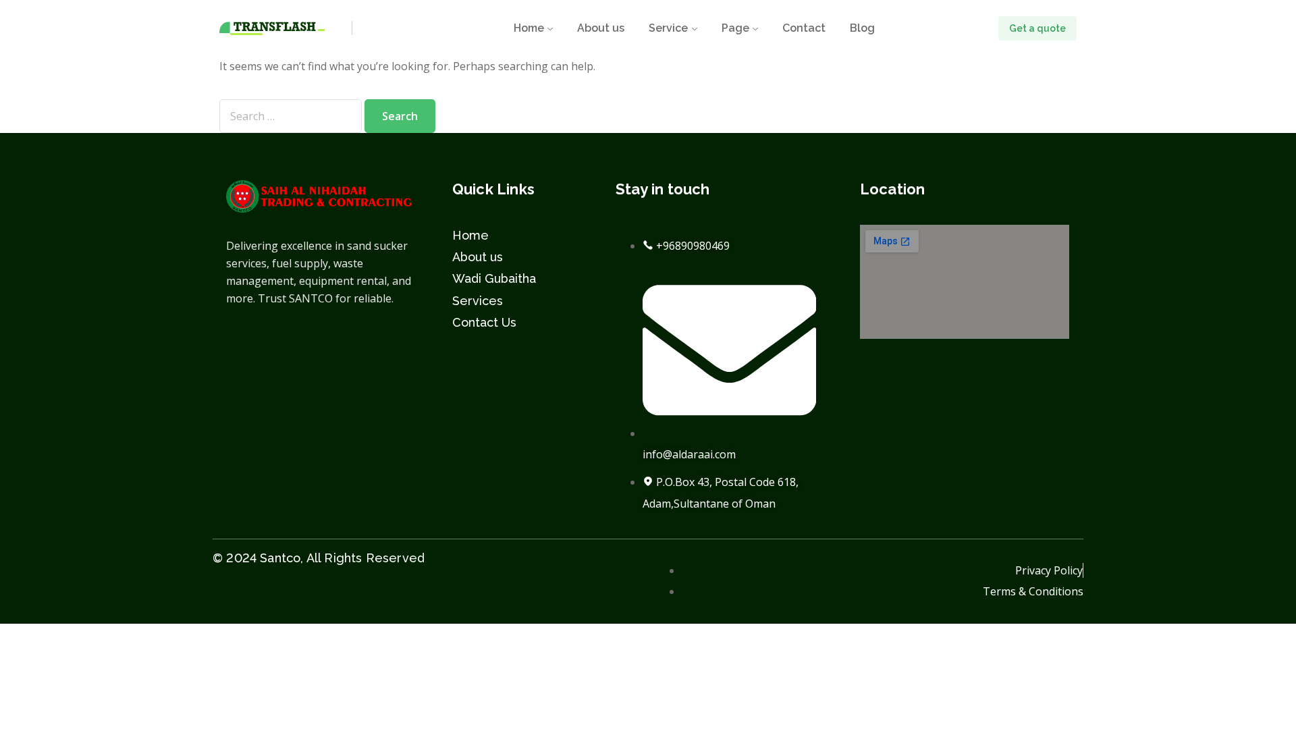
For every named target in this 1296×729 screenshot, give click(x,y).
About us (600, 28)
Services (477, 301)
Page (735, 28)
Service (668, 28)
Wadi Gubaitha (494, 278)
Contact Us (484, 322)
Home (529, 28)
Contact (804, 28)
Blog (862, 28)
